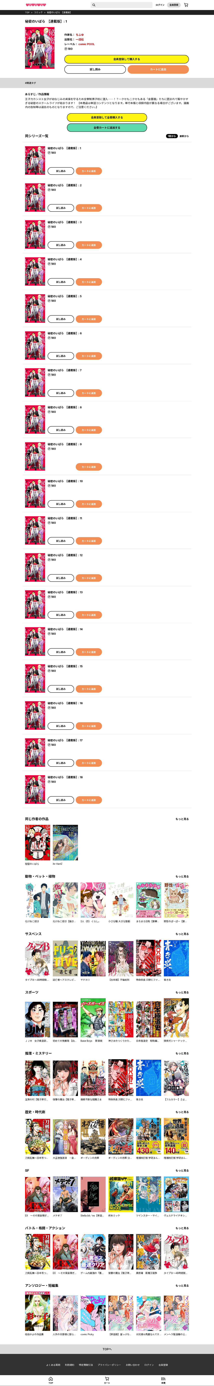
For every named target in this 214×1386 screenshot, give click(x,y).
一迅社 (80, 39)
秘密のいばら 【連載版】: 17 (65, 740)
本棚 (163, 1383)
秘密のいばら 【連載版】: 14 (65, 629)
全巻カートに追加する (107, 127)
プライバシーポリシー (109, 1364)
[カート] (186, 5)
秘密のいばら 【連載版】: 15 (65, 666)
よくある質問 (53, 1364)
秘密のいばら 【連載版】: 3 (65, 222)
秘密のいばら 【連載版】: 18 (65, 777)
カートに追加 (158, 69)
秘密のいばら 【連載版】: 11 (65, 518)
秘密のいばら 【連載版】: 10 (65, 481)
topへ (107, 1349)
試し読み (95, 69)
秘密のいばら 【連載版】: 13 (65, 592)
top (27, 12)
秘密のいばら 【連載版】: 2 (65, 185)
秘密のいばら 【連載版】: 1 (64, 148)
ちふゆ (80, 34)
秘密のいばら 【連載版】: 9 (65, 444)
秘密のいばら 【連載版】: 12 (65, 555)
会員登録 (174, 5)
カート (107, 1383)
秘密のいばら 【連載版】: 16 (65, 703)
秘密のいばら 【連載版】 (59, 12)
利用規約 (69, 1364)
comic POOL (86, 44)
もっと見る (182, 819)
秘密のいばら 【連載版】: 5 (65, 296)
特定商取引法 (86, 1364)
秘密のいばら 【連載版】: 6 (65, 333)
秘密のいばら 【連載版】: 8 (65, 407)
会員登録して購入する (126, 59)
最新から (184, 136)
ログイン (160, 5)
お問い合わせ (133, 1364)
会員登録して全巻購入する (107, 117)
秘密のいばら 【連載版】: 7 (65, 370)
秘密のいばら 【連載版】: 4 (65, 259)
